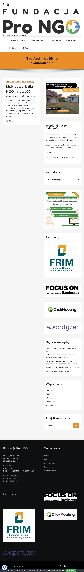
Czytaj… (9, 121)
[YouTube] (8, 4)
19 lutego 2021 (30, 96)
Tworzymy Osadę (16, 40)
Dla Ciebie (70, 40)
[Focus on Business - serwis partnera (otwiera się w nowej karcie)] (60, 497)
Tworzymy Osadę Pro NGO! (57, 371)
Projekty (12, 48)
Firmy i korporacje (13, 82)
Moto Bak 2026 (37, 40)
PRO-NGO (14, 96)
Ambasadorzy (51, 405)
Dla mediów (51, 402)
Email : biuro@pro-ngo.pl (16, 35)
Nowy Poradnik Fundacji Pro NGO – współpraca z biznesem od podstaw (61, 362)
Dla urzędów (51, 398)
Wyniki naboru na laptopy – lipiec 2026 (62, 367)
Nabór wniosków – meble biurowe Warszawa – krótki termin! (60, 356)
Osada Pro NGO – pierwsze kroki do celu (61, 349)
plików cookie (60, 570)
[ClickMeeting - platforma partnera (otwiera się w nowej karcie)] (60, 514)
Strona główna (39, 63)
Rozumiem (71, 570)
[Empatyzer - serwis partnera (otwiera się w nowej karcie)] (19, 553)
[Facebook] (3, 4)
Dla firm (49, 394)
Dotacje (26, 48)
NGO (24, 82)
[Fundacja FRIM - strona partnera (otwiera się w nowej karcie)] (19, 526)
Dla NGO (49, 390)
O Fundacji (55, 40)
